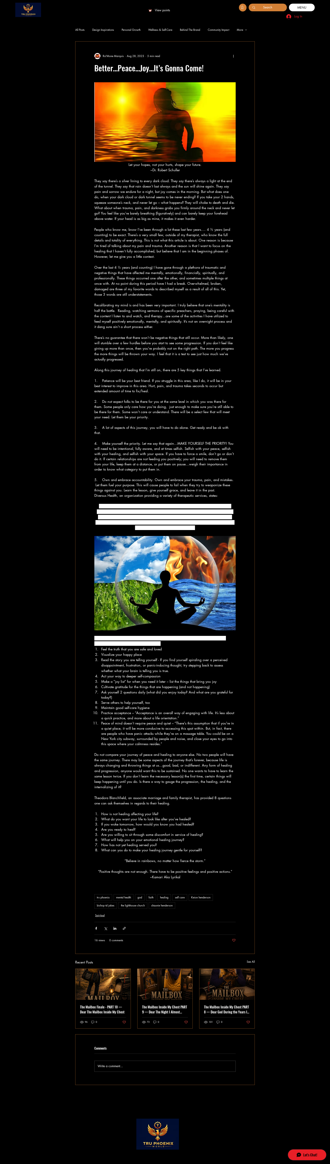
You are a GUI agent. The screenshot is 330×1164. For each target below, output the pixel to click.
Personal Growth (131, 30)
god (140, 897)
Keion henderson (200, 897)
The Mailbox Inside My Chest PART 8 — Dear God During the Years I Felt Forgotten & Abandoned (226, 1009)
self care (180, 897)
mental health (123, 897)
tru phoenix (103, 897)
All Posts (80, 30)
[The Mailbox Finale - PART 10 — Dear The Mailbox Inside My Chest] (103, 984)
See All (251, 961)
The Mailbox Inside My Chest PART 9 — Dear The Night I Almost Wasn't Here (164, 1009)
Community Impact (218, 30)
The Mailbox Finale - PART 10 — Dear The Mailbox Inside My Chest (102, 1009)
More (240, 30)
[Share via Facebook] (96, 928)
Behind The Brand (190, 30)
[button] (242, 7)
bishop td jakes (105, 905)
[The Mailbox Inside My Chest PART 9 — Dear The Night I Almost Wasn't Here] (165, 984)
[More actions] (233, 56)
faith (151, 897)
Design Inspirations (103, 30)
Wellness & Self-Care (160, 30)
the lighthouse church (133, 905)
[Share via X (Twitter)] (105, 928)
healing (164, 897)
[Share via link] (124, 928)
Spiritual (100, 915)
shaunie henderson (162, 905)
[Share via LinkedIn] (115, 928)
